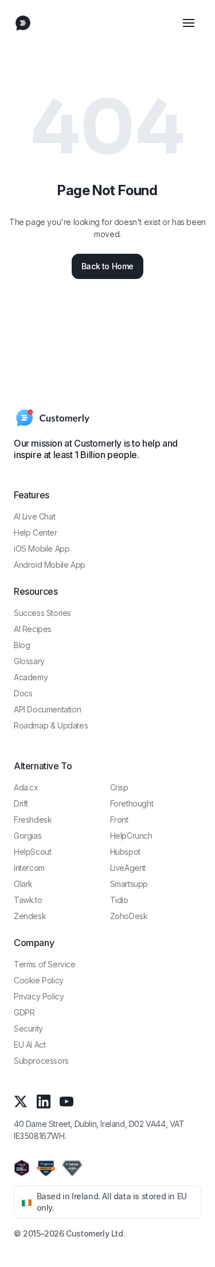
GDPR (24, 1012)
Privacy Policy (39, 996)
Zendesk (30, 916)
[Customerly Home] (23, 23)
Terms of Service (45, 964)
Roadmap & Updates (51, 725)
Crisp (119, 787)
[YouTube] (66, 1101)
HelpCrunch (131, 835)
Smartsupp (129, 884)
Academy (31, 677)
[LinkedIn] (43, 1101)
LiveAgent (128, 868)
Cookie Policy (39, 980)
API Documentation (47, 709)
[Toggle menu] (188, 23)
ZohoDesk (129, 916)
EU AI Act (29, 1044)
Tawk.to (28, 900)
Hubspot (125, 852)
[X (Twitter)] (21, 1101)
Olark (23, 884)
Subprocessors (41, 1060)
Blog (22, 645)
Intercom (29, 868)
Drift (21, 803)
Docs (23, 693)
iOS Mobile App (41, 548)
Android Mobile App (49, 564)
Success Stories (42, 613)
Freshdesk (33, 819)
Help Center (35, 532)
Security (28, 1028)
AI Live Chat (34, 516)
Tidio (119, 900)
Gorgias (27, 835)
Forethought (132, 803)
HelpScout (32, 852)
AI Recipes (33, 629)
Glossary (29, 661)
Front (119, 819)
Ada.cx (26, 787)
